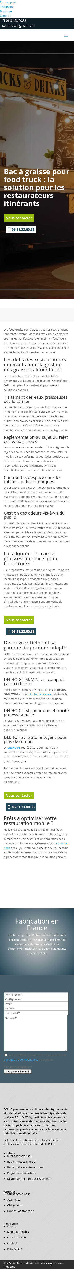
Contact (12, 1243)
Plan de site (14, 1249)
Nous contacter (19, 218)
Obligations (14, 1205)
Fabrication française (20, 1211)
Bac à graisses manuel (21, 1161)
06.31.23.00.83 (16, 20)
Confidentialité (16, 1237)
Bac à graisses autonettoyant (25, 1167)
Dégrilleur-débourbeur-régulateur (29, 1179)
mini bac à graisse (39, 694)
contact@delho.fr (20, 26)
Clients (11, 1226)
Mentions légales (18, 1232)
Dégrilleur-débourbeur (21, 1173)
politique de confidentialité (21, 1059)
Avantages (13, 1199)
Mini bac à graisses (19, 1156)
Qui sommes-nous (18, 1194)
